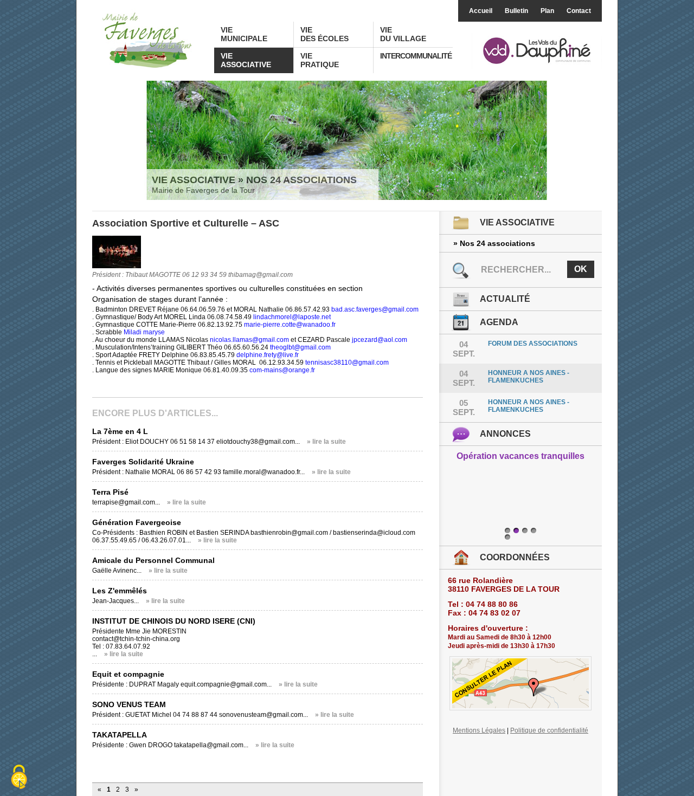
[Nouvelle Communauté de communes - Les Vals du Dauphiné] (537, 51)
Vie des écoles (324, 34)
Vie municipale (244, 34)
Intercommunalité (416, 55)
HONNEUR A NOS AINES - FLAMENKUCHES (528, 376)
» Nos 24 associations (494, 243)
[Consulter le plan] (520, 683)
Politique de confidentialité (549, 730)
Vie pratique (319, 60)
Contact (579, 11)
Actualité (505, 298)
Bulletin (516, 11)
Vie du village (403, 34)
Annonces (505, 433)
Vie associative (246, 60)
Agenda (499, 322)
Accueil (480, 11)
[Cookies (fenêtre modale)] (19, 777)
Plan (547, 11)
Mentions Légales (479, 730)
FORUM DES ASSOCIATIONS (532, 343)
